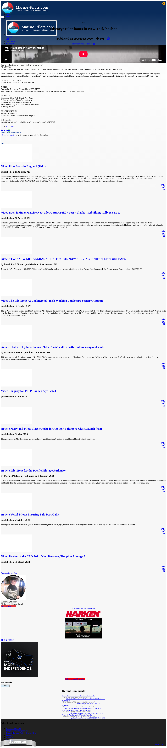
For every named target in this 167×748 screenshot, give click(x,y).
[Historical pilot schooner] (16, 342)
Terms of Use (31, 733)
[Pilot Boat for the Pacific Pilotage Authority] (16, 465)
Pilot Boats (10, 126)
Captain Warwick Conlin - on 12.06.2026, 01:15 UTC (87, 713)
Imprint (9, 733)
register (12, 135)
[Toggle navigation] (2, 17)
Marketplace (10, 43)
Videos (8, 39)
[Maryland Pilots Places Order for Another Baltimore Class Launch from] (16, 423)
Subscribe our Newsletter (75, 679)
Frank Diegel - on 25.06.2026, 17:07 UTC (91, 704)
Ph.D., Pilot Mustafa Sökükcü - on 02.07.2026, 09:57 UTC (85, 699)
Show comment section (81, 44)
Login (4, 135)
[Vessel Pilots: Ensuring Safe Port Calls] (16, 509)
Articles (9, 37)
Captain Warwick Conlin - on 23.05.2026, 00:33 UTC (87, 718)
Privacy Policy (18, 733)
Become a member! (8, 606)
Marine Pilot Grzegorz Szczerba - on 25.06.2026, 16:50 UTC (85, 708)
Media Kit (10, 737)
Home (8, 14)
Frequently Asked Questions (17, 731)
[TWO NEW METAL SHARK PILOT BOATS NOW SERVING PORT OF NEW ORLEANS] (16, 254)
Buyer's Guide (11, 41)
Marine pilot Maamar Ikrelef (12, 603)
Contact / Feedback (13, 729)
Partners (9, 735)
